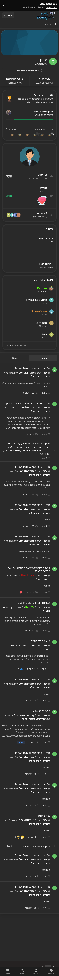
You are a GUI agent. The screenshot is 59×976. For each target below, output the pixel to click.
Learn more (53, 5)
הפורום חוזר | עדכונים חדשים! (33, 602)
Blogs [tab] (15, 358)
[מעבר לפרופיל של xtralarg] (51, 323)
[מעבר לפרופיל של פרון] (54, 369)
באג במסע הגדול (40, 641)
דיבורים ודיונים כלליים (39, 376)
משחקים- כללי (43, 579)
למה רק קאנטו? (21, 443)
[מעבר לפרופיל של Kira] (9, 215)
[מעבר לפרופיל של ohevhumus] (19, 215)
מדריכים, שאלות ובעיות (33, 718)
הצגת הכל (11, 129)
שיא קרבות (44, 816)
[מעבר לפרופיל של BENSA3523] (15, 215)
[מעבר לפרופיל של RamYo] (51, 288)
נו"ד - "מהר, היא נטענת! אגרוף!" (32, 368)
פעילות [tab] (43, 358)
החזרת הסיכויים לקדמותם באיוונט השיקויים (26, 403)
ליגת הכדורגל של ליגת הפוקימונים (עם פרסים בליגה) (29, 569)
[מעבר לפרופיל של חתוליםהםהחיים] (12, 215)
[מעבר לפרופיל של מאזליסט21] (51, 311)
